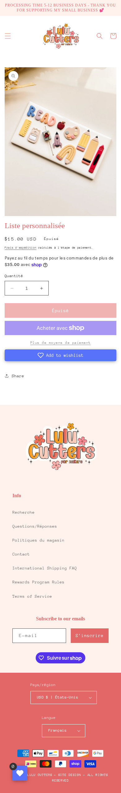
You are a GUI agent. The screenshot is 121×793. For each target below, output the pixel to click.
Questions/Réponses (34, 526)
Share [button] (18, 376)
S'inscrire (90, 635)
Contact (21, 554)
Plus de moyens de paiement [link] (60, 343)
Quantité (14, 276)
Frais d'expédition (21, 247)
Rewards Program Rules (38, 582)
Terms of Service (32, 596)
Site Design (69, 775)
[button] (8, 36)
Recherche (23, 512)
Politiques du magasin (38, 540)
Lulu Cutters (39, 775)
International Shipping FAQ (44, 568)
